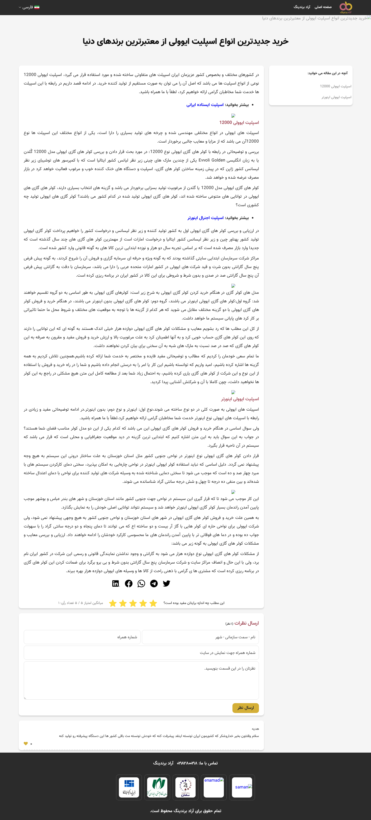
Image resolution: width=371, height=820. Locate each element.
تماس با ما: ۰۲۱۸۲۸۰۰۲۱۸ (197, 763)
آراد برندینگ (302, 7)
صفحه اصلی (323, 7)
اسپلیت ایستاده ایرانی (205, 105)
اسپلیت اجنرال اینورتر (206, 218)
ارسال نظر (245, 708)
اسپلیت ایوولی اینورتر (336, 97)
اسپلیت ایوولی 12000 (335, 86)
